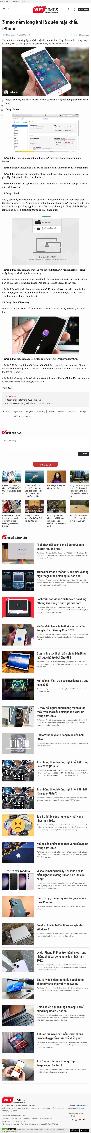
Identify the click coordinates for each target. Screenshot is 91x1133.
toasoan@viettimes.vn (80, 1105)
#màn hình (72, 412)
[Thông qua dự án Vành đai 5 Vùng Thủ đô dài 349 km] (34, 506)
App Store (74, 1130)
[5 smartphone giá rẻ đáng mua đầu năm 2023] (18, 743)
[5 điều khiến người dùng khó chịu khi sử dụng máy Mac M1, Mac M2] (18, 1015)
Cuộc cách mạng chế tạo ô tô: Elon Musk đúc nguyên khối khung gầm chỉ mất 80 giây (11, 520)
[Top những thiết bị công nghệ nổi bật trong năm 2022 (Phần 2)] (18, 770)
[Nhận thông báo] (69, 9)
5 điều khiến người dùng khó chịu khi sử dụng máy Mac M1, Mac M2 (60, 1009)
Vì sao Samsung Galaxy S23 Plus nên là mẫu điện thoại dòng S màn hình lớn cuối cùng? (61, 875)
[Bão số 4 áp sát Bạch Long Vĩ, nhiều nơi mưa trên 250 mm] (79, 506)
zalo (76, 1120)
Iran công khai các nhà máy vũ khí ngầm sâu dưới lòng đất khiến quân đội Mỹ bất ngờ (56, 520)
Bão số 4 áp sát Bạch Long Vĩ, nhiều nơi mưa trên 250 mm (78, 518)
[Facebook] (71, 35)
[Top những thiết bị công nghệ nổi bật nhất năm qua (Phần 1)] (18, 798)
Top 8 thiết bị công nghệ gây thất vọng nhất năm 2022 (60, 818)
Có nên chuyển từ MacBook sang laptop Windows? (60, 927)
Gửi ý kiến (83, 454)
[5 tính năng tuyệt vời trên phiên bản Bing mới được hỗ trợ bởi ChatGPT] (18, 662)
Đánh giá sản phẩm (15, 537)
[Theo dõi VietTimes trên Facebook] (72, 1120)
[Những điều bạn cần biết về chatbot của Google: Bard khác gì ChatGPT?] (18, 635)
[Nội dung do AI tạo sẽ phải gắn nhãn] (56, 477)
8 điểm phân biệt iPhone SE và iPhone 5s (24, 400)
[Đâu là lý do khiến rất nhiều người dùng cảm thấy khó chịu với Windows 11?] (18, 988)
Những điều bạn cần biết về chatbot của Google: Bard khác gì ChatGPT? (61, 628)
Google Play (84, 1130)
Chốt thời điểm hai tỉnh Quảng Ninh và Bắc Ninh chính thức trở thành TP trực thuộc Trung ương (33, 490)
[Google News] (84, 35)
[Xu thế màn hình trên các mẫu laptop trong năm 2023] (18, 689)
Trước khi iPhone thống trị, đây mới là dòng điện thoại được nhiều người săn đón (63, 574)
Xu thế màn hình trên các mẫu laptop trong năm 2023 (62, 682)
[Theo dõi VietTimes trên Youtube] (80, 1120)
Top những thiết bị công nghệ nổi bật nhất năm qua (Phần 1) (62, 791)
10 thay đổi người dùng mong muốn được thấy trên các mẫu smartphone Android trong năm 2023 (61, 712)
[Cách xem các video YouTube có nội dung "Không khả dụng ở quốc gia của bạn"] (18, 607)
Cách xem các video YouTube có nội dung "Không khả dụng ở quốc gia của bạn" (61, 601)
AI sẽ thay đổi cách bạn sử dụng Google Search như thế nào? (60, 546)
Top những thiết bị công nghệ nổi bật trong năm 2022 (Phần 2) (62, 764)
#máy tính (29, 412)
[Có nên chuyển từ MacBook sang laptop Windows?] (18, 934)
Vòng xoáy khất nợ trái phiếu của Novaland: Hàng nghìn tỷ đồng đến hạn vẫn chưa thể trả (79, 490)
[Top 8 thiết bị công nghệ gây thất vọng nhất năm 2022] (18, 825)
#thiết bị (52, 412)
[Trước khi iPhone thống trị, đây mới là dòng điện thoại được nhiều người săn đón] (18, 580)
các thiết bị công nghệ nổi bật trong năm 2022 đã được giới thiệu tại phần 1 (54, 772)
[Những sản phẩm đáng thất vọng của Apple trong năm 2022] (18, 852)
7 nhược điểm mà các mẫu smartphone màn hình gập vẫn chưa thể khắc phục (60, 1036)
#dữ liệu (83, 412)
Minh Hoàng (10, 35)
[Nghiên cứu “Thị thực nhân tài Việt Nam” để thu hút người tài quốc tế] (11, 477)
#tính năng (62, 412)
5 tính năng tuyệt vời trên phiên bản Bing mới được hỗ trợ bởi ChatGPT (61, 655)
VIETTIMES (45, 9)
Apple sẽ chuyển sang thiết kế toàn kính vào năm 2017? (30, 403)
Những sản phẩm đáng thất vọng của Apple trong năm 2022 (62, 845)
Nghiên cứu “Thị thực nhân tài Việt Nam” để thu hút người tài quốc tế (11, 489)
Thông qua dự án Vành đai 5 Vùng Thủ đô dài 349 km (33, 518)
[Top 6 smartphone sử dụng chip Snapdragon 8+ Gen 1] (18, 1070)
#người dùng (41, 412)
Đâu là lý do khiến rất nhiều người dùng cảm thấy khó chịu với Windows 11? (60, 981)
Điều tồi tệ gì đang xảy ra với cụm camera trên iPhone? (61, 900)
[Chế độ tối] (74, 9)
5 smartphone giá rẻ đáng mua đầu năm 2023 (60, 737)
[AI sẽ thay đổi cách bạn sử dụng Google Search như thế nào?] (18, 553)
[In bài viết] (75, 35)
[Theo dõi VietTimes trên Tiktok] (84, 1120)
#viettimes (26, 416)
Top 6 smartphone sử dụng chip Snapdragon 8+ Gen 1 (56, 1063)
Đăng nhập (83, 9)
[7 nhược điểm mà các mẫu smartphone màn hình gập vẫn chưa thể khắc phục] (18, 1042)
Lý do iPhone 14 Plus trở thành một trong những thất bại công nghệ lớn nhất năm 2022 (61, 956)
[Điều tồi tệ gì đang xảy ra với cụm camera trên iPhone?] (18, 906)
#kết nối (17, 416)
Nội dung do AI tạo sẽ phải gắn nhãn (56, 486)
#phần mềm (18, 412)
